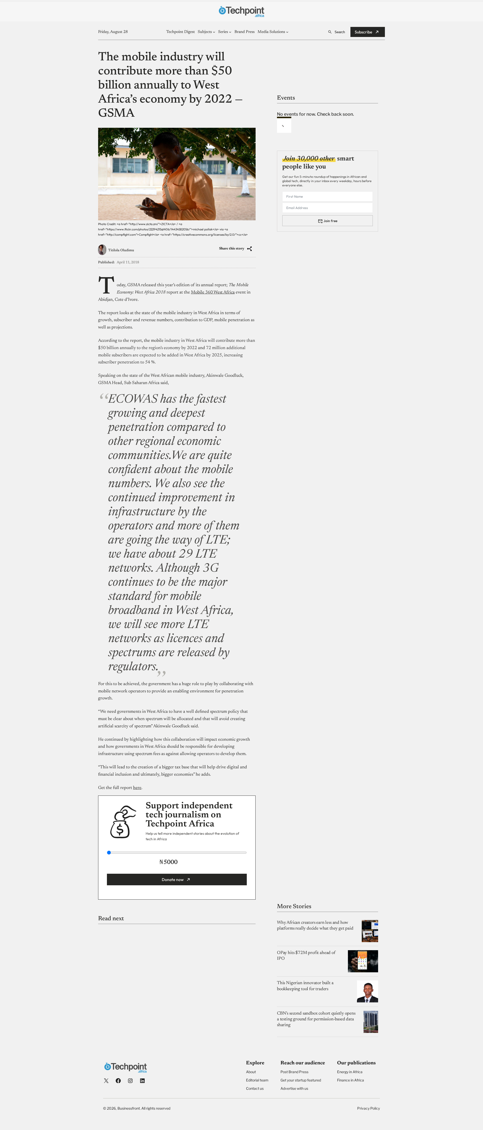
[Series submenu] (230, 32)
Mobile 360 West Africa (213, 292)
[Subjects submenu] (214, 32)
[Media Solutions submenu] (287, 32)
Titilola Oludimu (121, 250)
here (137, 788)
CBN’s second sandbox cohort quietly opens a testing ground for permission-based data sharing (316, 1019)
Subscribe (363, 31)
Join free (330, 220)
